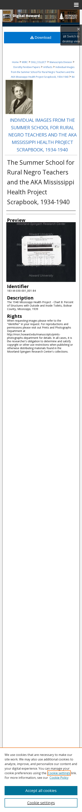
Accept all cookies (41, 790)
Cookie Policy (59, 778)
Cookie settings (59, 773)
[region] (41, 779)
